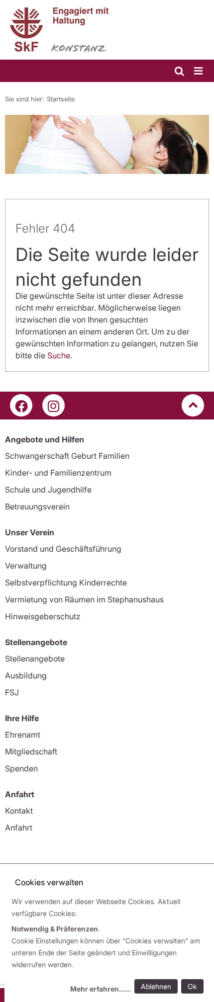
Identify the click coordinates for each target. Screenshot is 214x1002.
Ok (192, 986)
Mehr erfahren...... (100, 989)
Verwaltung (26, 566)
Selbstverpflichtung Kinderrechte (66, 582)
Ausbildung (26, 675)
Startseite (61, 99)
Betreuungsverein (37, 506)
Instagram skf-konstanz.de (53, 405)
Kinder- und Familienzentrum (58, 473)
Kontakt (19, 811)
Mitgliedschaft (31, 751)
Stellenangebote (35, 659)
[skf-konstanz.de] (107, 29)
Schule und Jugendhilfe (48, 490)
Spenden (21, 768)
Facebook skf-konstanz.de (21, 405)
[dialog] (109, 946)
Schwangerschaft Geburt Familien (67, 456)
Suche (58, 355)
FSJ (12, 692)
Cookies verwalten (49, 882)
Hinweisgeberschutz (43, 616)
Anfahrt (18, 828)
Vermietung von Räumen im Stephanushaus (84, 599)
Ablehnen (156, 986)
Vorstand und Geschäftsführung (63, 549)
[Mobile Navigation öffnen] (199, 71)
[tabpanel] (107, 144)
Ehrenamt (22, 735)
